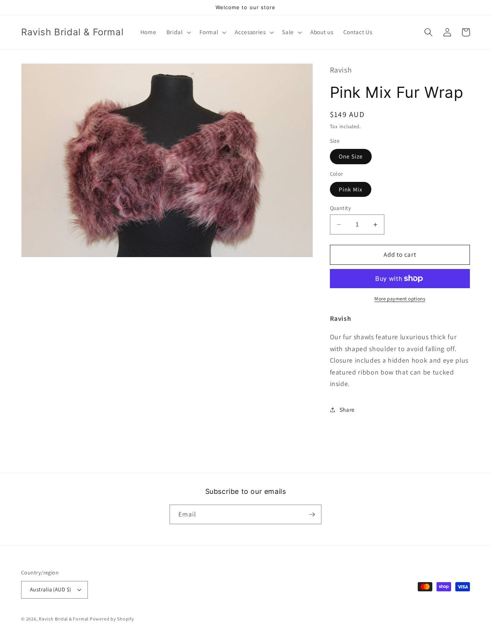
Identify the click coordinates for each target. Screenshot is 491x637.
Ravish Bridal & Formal (64, 619)
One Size (351, 156)
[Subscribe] (312, 515)
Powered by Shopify (112, 619)
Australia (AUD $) (50, 589)
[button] (177, 32)
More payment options (399, 298)
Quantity (340, 207)
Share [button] (347, 409)
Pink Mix (351, 189)
